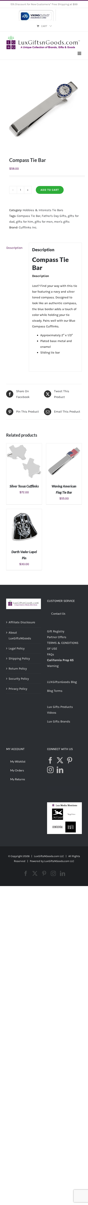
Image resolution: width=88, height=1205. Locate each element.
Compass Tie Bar (28, 216)
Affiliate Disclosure (22, 622)
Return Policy (18, 668)
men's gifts (62, 221)
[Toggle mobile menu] (80, 53)
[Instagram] (50, 770)
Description (14, 248)
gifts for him (24, 221)
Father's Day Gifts (54, 216)
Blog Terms (54, 691)
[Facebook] (50, 760)
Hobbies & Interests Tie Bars (43, 210)
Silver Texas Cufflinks (24, 486)
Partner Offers (56, 637)
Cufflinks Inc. (28, 227)
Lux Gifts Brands (58, 721)
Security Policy (19, 678)
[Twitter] (60, 760)
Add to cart (50, 189)
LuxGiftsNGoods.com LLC (59, 861)
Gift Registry (55, 631)
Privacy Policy (18, 689)
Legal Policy (17, 648)
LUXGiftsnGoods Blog (62, 682)
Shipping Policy (19, 658)
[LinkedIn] (60, 770)
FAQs (50, 654)
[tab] (16, 248)
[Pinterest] (69, 760)
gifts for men (44, 221)
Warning (53, 666)
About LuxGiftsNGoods (20, 635)
